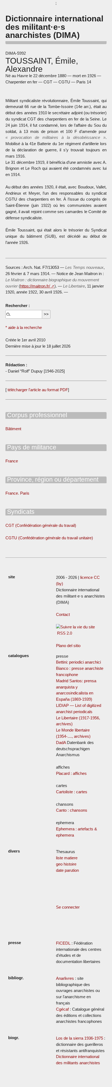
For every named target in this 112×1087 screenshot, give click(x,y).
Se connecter (68, 907)
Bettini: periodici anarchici (78, 662)
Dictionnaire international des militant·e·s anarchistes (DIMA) (54, 27)
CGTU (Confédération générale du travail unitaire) (49, 538)
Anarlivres (65, 978)
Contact (63, 614)
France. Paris (17, 493)
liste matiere (66, 858)
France (11, 461)
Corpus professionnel (36, 415)
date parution (67, 870)
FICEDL (63, 943)
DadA (61, 742)
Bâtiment (13, 428)
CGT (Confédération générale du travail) (40, 525)
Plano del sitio (68, 645)
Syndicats (20, 511)
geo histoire (66, 864)
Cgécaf (62, 1009)
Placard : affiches (71, 773)
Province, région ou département (51, 479)
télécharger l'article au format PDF (37, 389)
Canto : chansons (71, 810)
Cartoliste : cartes (71, 791)
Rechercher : (17, 305)
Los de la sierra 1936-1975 (79, 1038)
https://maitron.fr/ (35, 286)
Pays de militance (30, 447)
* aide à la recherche (23, 327)
